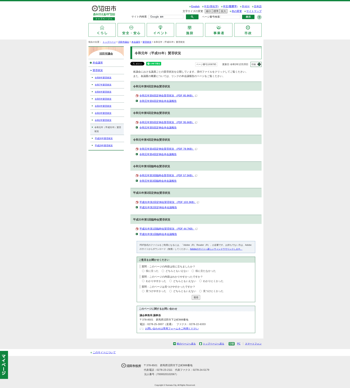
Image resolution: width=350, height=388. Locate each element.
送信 (196, 297)
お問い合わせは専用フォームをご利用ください (172, 328)
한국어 (246, 6)
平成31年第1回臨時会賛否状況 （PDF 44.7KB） (167, 228)
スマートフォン (253, 343)
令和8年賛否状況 (103, 77)
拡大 (223, 11)
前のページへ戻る (186, 343)
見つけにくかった (213, 291)
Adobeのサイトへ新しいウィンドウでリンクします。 (216, 249)
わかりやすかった (156, 281)
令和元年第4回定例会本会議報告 (158, 154)
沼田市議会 (123, 42)
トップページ (109, 42)
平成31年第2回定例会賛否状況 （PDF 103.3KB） (167, 202)
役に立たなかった (205, 271)
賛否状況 (147, 42)
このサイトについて (104, 352)
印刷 (254, 64)
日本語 (258, 6)
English (195, 6)
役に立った (152, 271)
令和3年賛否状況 (103, 113)
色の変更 (237, 11)
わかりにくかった (213, 281)
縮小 (208, 11)
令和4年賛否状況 (103, 106)
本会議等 (135, 42)
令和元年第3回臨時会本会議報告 (158, 181)
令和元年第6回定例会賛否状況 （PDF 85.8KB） (166, 95)
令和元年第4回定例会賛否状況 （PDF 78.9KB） (166, 149)
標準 (215, 11)
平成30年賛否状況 (104, 138)
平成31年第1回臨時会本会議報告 (158, 234)
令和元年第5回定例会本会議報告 (158, 127)
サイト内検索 (139, 16)
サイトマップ (254, 11)
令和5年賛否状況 (103, 99)
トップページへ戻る (213, 343)
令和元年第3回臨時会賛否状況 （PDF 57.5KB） (166, 175)
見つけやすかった (156, 291)
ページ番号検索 (211, 16)
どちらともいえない (177, 271)
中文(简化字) (211, 6)
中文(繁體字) (230, 6)
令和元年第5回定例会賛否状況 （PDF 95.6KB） (166, 122)
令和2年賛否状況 (103, 120)
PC (238, 343)
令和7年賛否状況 (103, 84)
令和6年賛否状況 (103, 92)
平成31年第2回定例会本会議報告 (158, 207)
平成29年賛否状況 (104, 145)
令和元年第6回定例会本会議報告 (158, 101)
